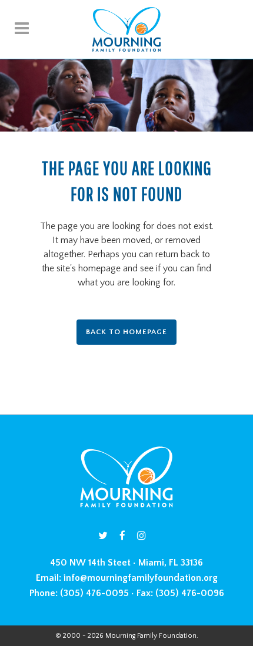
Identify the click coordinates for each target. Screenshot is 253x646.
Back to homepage (126, 332)
